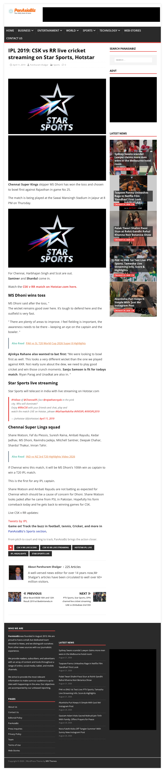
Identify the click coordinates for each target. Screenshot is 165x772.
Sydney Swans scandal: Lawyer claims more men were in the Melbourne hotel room (133, 159)
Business (24, 30)
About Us (12, 706)
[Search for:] (133, 60)
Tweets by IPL (17, 521)
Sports (87, 30)
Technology (108, 30)
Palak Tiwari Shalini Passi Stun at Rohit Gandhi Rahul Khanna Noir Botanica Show (133, 231)
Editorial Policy (15, 717)
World (71, 30)
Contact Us (14, 38)
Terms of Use (14, 745)
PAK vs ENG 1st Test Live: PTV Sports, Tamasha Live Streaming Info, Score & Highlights (133, 265)
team (46, 639)
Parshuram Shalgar (39, 64)
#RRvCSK (23, 407)
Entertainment (48, 30)
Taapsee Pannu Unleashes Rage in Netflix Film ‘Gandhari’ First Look (131, 196)
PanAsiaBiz (14, 636)
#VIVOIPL (79, 411)
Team (11, 739)
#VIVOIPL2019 (92, 411)
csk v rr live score (27, 547)
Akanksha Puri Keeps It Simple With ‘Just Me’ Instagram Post (129, 302)
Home (10, 30)
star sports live (40, 553)
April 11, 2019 (19, 64)
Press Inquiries (15, 728)
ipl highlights (18, 553)
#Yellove (15, 399)
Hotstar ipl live (83, 547)
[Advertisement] (101, 14)
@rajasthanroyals (52, 399)
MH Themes (51, 761)
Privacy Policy (14, 734)
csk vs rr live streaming (56, 547)
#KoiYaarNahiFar (64, 411)
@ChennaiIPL (31, 399)
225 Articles (73, 567)
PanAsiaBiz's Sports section (27, 531)
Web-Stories (132, 30)
